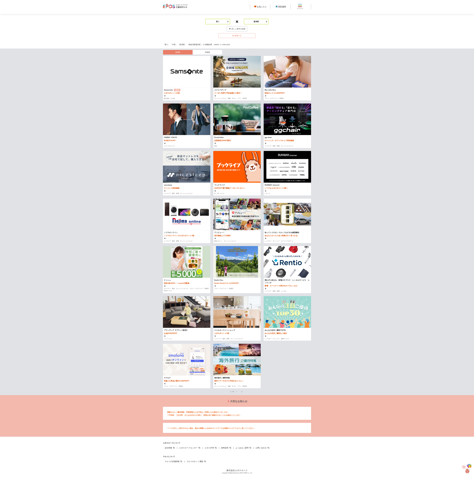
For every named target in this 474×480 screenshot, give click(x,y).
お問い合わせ (261, 448)
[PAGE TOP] (466, 469)
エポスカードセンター (188, 448)
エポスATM (210, 448)
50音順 (207, 52)
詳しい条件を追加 (238, 29)
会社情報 (169, 448)
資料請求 (225, 448)
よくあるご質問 (242, 448)
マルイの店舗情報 (172, 461)
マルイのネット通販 (195, 461)
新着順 (177, 52)
